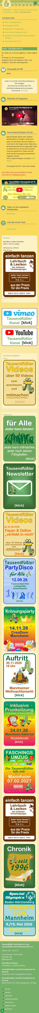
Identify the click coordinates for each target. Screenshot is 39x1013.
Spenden (8, 992)
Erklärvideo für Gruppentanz (14, 29)
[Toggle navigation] (35, 3)
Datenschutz (9, 1002)
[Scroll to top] (34, 1008)
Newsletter (8, 1009)
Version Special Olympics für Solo (16, 32)
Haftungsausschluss (11, 999)
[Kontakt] (24, 91)
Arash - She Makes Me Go (13, 22)
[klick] (5, 359)
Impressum (8, 996)
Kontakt (7, 989)
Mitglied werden (10, 1006)
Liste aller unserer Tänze (13, 41)
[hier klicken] (11, 214)
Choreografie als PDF (12, 26)
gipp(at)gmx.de (7, 959)
